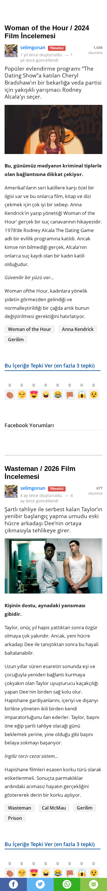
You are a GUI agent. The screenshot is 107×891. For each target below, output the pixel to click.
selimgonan (32, 47)
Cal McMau (54, 808)
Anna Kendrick (78, 329)
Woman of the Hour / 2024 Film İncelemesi (47, 32)
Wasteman (19, 808)
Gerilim (16, 339)
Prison (15, 818)
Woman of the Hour (29, 329)
